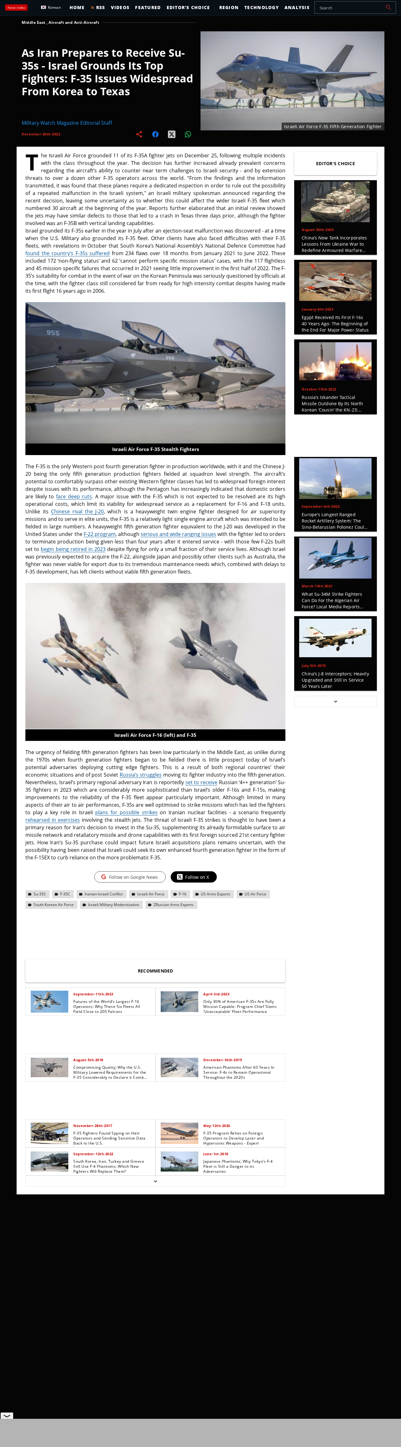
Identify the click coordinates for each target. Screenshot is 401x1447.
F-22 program (100, 534)
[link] (90, 1002)
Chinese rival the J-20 (77, 511)
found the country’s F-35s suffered (67, 253)
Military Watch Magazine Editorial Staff (67, 122)
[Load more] (155, 1181)
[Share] (139, 134)
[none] (155, 1087)
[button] (388, 7)
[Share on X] (171, 134)
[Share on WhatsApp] (187, 134)
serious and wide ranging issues (178, 534)
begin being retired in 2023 (73, 549)
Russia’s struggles (141, 774)
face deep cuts (74, 496)
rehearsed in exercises (52, 819)
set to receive (201, 782)
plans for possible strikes (126, 812)
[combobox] (355, 7)
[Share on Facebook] (155, 134)
